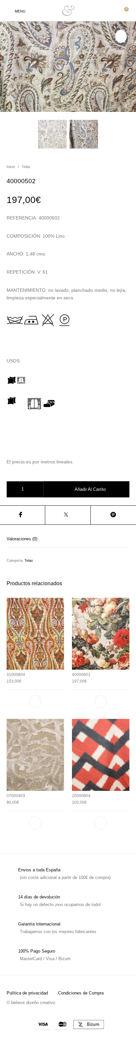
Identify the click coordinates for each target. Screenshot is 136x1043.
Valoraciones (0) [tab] (22, 538)
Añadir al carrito (90, 489)
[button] (35, 701)
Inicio (11, 167)
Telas (26, 167)
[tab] (68, 539)
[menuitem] (27, 993)
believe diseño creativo (33, 1002)
